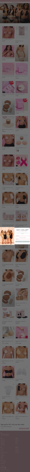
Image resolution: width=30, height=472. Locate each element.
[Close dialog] (29, 228)
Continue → (22, 241)
